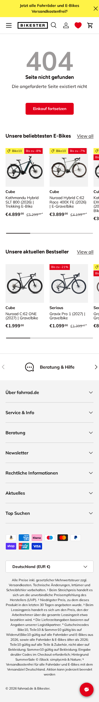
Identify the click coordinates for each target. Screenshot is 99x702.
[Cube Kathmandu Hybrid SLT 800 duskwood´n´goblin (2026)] (25, 167)
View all (85, 136)
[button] (78, 25)
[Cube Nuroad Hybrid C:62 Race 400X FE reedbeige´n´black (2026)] (69, 167)
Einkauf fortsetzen (49, 108)
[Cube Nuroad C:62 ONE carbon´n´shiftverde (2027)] (25, 283)
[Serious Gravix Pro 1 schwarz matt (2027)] (69, 283)
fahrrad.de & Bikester (34, 688)
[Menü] (9, 25)
